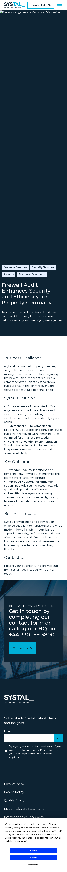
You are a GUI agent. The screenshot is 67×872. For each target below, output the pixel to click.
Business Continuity (32, 274)
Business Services (15, 267)
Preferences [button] (20, 841)
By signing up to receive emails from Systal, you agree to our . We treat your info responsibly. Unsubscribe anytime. (36, 752)
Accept (33, 851)
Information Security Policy (24, 817)
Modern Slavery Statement (24, 809)
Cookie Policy (14, 792)
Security (8, 274)
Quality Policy (14, 800)
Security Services (43, 267)
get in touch (29, 569)
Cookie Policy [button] (11, 838)
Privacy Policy (14, 784)
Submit (58, 738)
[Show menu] (59, 5)
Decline (33, 858)
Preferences (34, 865)
